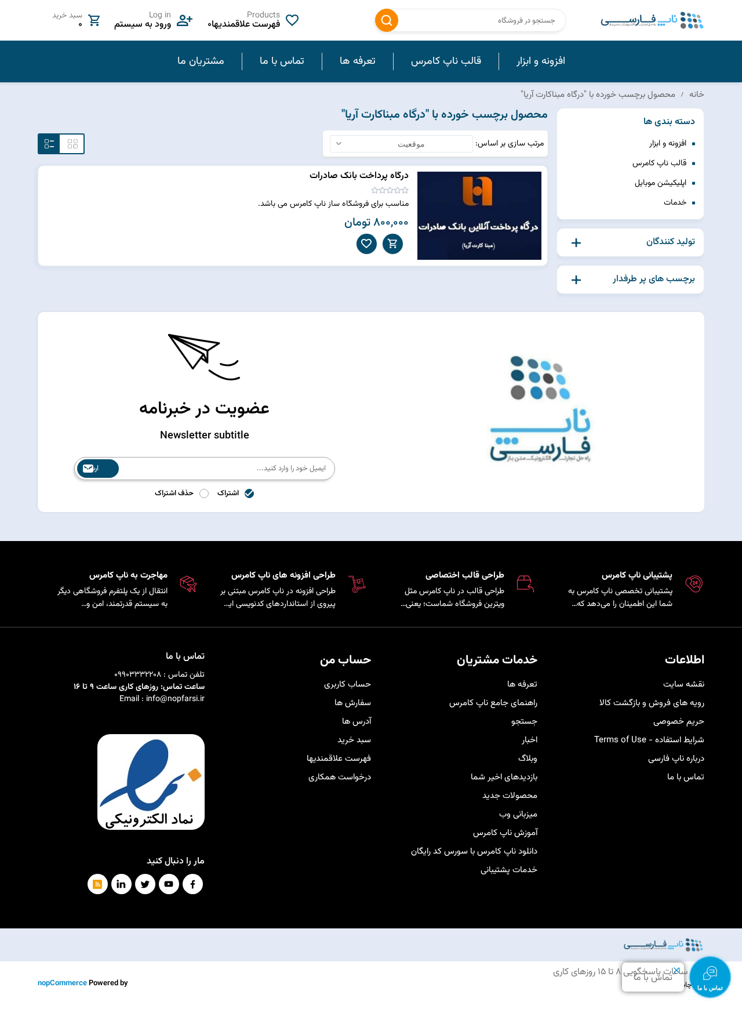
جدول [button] (72, 144)
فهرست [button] (49, 144)
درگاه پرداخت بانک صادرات (359, 176)
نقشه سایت (683, 684)
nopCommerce (62, 983)
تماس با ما (685, 777)
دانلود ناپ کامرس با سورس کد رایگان (474, 851)
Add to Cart (393, 244)
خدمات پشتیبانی (509, 870)
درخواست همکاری (339, 777)
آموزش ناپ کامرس (505, 833)
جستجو (386, 20)
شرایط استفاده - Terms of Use (649, 740)
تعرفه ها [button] (358, 61)
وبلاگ (527, 758)
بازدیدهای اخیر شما (504, 777)
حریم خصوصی (678, 721)
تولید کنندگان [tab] (670, 242)
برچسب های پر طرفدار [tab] (654, 279)
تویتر (145, 884)
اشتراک (228, 493)
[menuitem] (541, 61)
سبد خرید (354, 740)
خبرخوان (98, 884)
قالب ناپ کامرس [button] (446, 61)
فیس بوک (193, 884)
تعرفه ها (522, 684)
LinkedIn (121, 884)
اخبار (529, 740)
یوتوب (169, 884)
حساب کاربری (347, 684)
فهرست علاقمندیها (339, 758)
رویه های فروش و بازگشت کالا (651, 703)
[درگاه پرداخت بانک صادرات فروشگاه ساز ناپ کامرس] (479, 216)
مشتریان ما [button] (200, 61)
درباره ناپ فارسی (676, 758)
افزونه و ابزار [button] (541, 61)
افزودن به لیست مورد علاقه (367, 244)
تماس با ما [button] (282, 61)
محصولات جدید (509, 796)
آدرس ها (356, 721)
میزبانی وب (518, 814)
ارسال (91, 468)
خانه (696, 94)
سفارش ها (352, 703)
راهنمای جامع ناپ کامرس (493, 703)
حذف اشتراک (174, 493)
